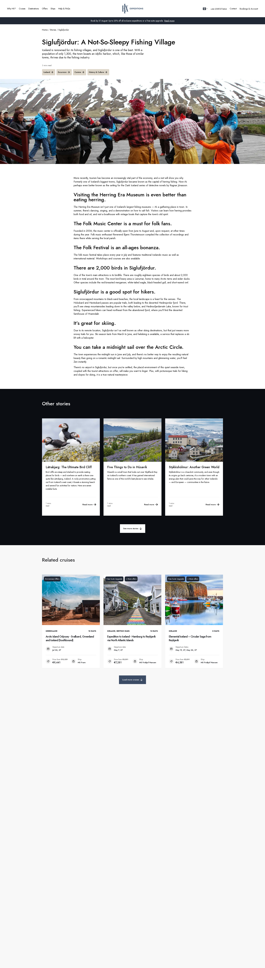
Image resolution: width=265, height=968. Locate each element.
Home (45, 29)
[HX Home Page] (132, 8)
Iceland (47, 72)
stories (53, 29)
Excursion (62, 72)
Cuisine (78, 72)
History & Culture (96, 72)
